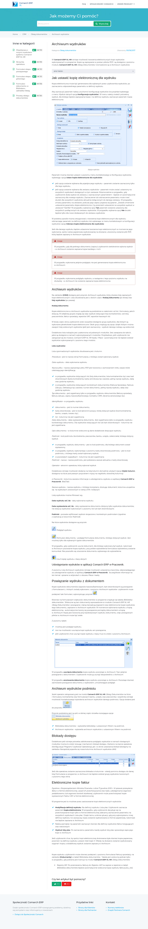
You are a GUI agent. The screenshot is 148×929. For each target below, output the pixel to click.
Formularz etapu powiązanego (23, 70)
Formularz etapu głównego (23, 77)
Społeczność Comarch (101, 4)
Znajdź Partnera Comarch (119, 910)
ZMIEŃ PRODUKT (125, 4)
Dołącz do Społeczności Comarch (29, 914)
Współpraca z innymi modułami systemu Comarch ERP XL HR (24, 53)
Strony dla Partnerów (87, 910)
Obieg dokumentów (68, 50)
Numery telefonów (116, 907)
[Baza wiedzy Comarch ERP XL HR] (23, 4)
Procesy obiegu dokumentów (22, 97)
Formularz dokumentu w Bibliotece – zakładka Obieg (23, 87)
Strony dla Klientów (86, 907)
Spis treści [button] (58, 71)
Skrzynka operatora (20, 63)
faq (84, 4)
